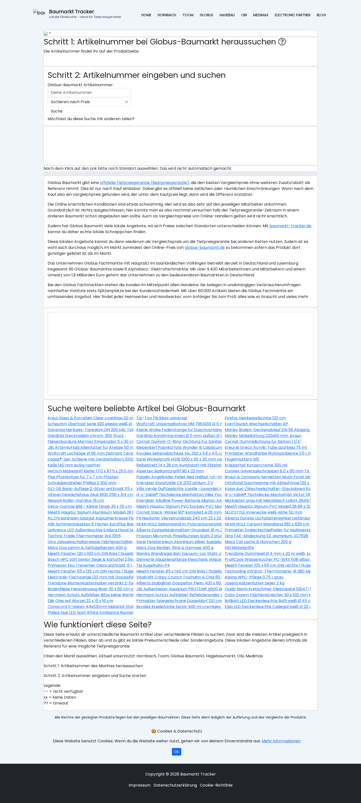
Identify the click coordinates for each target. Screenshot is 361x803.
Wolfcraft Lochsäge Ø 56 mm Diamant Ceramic (94, 453)
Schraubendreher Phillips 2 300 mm (82, 483)
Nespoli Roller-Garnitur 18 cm (76, 500)
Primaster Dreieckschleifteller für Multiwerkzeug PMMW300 (282, 530)
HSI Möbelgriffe (239, 547)
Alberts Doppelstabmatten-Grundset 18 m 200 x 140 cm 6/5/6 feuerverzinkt (210, 530)
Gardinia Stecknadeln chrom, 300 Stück (86, 435)
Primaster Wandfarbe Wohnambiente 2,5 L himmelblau (278, 453)
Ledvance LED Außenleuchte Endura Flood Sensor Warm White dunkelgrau (119, 530)
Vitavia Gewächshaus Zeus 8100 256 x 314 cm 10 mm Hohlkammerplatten (118, 494)
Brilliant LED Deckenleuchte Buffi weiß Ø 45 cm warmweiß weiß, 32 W (291, 601)
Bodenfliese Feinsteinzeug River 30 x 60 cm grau (93, 589)
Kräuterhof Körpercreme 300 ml (256, 465)
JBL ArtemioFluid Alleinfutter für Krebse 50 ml (91, 447)
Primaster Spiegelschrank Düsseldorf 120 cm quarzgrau (189, 601)
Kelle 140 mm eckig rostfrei (74, 465)
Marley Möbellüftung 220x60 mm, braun (263, 435)
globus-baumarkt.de (205, 247)
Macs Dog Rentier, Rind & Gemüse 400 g (174, 547)
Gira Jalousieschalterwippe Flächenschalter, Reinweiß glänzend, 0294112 (117, 542)
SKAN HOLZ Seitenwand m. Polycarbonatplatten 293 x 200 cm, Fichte (202, 524)
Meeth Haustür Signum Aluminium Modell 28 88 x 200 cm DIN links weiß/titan (121, 512)
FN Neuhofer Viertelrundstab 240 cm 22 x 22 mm (183, 518)
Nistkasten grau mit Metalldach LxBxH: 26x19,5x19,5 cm (276, 500)
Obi (244, 15)
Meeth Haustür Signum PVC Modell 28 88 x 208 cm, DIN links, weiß (287, 506)
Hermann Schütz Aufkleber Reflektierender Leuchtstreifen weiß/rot (201, 595)
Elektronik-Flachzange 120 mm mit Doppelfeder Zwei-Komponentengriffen (120, 577)
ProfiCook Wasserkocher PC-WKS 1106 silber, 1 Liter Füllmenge (284, 559)
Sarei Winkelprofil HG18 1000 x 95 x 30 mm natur (181, 459)
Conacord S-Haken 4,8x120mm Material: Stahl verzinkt (100, 606)
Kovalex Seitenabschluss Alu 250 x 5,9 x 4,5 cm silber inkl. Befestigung (202, 453)
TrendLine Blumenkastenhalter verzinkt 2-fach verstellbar (104, 583)
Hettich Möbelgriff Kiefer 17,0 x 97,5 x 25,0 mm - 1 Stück (100, 471)
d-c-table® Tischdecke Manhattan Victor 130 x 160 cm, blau (282, 494)
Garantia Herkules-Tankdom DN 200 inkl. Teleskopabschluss (106, 430)
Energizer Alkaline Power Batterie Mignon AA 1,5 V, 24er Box (193, 500)
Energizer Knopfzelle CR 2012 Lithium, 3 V (174, 483)
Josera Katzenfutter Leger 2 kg (254, 583)
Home (146, 15)
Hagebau (227, 15)
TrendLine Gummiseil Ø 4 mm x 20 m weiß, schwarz (274, 553)
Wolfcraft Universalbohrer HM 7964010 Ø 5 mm (182, 424)
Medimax (260, 15)
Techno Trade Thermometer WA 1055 (84, 536)
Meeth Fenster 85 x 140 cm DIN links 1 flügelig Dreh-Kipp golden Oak (201, 571)
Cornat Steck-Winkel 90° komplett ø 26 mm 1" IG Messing (191, 512)
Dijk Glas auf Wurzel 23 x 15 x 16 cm (80, 601)
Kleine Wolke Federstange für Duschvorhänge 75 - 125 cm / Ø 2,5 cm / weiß (209, 430)
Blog (321, 15)
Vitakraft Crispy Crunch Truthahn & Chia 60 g (180, 577)
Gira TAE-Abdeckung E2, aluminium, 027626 (266, 536)
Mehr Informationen (281, 741)
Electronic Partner (292, 15)
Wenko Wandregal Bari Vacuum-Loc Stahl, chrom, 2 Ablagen (194, 553)
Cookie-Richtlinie (216, 785)
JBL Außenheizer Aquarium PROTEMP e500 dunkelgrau (188, 589)
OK (176, 751)
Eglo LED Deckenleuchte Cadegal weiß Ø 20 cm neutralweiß (282, 606)
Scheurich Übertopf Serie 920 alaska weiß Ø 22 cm (96, 424)
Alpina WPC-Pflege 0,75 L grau (254, 577)
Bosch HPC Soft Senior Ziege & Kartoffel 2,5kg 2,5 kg (97, 559)
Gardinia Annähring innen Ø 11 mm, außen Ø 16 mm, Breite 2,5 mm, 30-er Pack (210, 435)
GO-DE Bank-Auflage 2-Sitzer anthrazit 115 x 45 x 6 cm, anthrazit (110, 489)
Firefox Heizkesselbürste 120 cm (255, 418)
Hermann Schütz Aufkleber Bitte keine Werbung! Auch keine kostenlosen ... (119, 595)
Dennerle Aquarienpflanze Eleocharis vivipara (180, 559)
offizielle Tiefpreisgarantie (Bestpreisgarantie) (144, 182)
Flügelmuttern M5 (242, 459)
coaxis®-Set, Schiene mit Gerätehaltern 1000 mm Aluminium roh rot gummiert (123, 459)
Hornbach (167, 15)
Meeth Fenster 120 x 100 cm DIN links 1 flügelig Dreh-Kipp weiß (107, 553)
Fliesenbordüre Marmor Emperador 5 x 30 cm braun (98, 441)
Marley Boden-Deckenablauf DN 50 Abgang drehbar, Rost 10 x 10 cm (290, 430)
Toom (188, 15)
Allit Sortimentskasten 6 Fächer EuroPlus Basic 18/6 (97, 524)
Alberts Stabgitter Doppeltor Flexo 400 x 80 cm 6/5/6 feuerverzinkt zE (204, 583)
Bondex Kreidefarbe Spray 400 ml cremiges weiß (183, 606)
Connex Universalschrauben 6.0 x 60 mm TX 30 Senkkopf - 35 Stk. (288, 471)
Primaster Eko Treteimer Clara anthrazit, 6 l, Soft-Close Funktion (110, 565)
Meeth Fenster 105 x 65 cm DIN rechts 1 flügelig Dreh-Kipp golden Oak (292, 565)
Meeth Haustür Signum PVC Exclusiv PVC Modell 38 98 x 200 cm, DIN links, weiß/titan (216, 506)
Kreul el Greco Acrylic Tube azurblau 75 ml (266, 447)
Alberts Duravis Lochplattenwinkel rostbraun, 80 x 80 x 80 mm (284, 518)
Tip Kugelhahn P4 (153, 565)
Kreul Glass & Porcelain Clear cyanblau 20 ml (91, 418)
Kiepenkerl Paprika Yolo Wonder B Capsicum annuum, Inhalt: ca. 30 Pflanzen (209, 447)
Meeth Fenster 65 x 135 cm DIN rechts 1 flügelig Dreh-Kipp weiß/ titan (114, 571)
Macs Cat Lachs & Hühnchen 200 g (258, 542)
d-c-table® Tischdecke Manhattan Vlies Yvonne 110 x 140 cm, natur (200, 494)
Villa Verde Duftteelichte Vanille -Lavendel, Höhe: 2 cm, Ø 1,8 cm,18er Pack (207, 489)
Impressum (140, 785)
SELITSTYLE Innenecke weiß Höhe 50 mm (263, 512)
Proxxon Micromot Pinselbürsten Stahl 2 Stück (180, 536)
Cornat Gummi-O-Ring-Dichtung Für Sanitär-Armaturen (191, 441)
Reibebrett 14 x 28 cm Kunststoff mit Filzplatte (180, 465)
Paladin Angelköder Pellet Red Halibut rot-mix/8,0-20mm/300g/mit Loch (206, 477)
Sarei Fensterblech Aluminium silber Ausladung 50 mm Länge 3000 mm (204, 542)
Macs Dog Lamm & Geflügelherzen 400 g (87, 547)
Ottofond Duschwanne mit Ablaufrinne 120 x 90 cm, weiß (279, 483)
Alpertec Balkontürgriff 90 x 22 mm (170, 471)
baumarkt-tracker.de (290, 226)
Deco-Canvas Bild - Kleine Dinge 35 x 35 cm (90, 506)
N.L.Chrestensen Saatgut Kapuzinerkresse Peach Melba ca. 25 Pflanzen (116, 518)
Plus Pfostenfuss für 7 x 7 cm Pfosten (83, 477)
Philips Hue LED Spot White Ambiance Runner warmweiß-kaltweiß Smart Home (123, 612)
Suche (57, 111)
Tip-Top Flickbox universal (161, 418)
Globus (206, 15)
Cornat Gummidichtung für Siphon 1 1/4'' (263, 441)
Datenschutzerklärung (175, 785)
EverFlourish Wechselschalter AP (256, 424)
